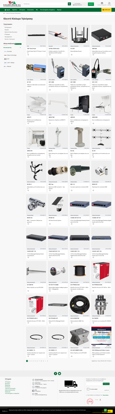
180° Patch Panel (31, 48)
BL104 (93, 150)
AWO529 (72, 117)
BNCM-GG (29, 217)
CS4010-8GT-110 (74, 251)
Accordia (51, 46)
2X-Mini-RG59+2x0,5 (54, 48)
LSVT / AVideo (30, 79)
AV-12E (29, 82)
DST (28, 46)
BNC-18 (72, 184)
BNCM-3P (94, 184)
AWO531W (29, 150)
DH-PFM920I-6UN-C (32, 318)
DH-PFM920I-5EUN (97, 284)
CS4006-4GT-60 (96, 217)
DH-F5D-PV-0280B (53, 284)
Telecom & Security (53, 181)
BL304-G (29, 184)
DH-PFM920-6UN (74, 284)
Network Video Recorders (11, 32)
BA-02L (72, 150)
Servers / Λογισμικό (10, 39)
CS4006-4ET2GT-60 (75, 217)
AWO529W (94, 117)
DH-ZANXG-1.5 (53, 350)
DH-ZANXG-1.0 (31, 350)
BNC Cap (51, 184)
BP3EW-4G (51, 217)
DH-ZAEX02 (95, 318)
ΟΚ (105, 410)
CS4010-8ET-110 (31, 251)
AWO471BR (51, 117)
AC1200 (72, 48)
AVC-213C (94, 82)
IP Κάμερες (7, 34)
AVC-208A (51, 82)
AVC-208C (73, 82)
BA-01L (50, 150)
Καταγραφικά (8, 27)
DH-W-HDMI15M (74, 318)
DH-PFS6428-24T (53, 318)
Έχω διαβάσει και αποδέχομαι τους (98, 395)
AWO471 (29, 117)
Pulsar (28, 114)
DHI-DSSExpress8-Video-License (101, 350)
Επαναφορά (18, 44)
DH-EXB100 (30, 284)
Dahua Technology (74, 46)
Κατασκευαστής (7, 47)
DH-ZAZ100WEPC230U (76, 350)
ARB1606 (94, 48)
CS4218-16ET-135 (96, 251)
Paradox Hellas (52, 148)
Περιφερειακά (8, 36)
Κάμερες (7, 29)
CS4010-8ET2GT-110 (54, 251)
